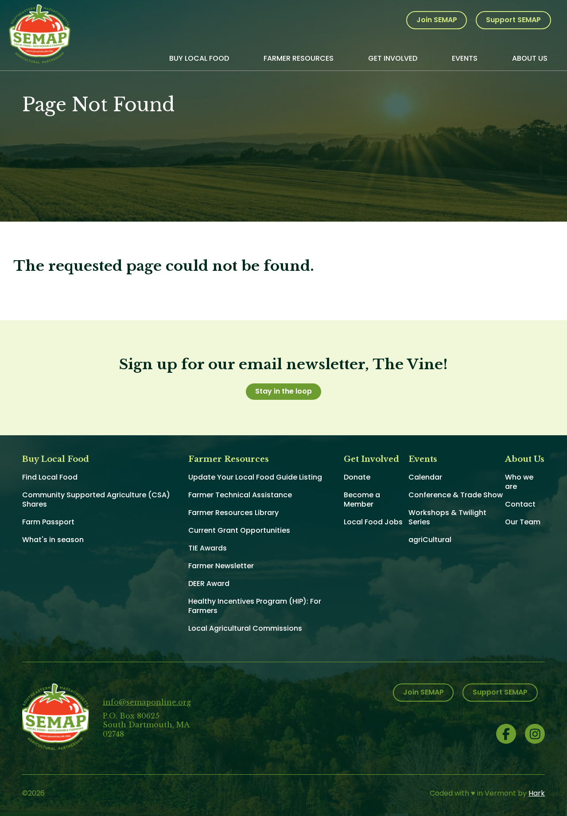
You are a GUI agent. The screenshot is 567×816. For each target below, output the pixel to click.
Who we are (519, 482)
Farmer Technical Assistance (240, 495)
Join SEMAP (436, 20)
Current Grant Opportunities (239, 530)
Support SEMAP (513, 20)
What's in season (53, 540)
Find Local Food (50, 477)
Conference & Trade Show (455, 495)
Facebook (506, 734)
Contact (520, 504)
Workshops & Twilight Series (447, 517)
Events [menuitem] (465, 58)
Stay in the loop (283, 391)
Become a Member (362, 499)
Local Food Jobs (373, 522)
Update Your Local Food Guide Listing (255, 477)
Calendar (425, 477)
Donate (357, 477)
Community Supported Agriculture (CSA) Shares (96, 499)
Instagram (535, 734)
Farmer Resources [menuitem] (299, 58)
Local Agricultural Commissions (245, 628)
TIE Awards (207, 548)
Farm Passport (48, 522)
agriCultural (429, 540)
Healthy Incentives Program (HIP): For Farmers (254, 606)
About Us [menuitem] (530, 58)
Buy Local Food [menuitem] (199, 58)
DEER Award (208, 583)
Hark (536, 793)
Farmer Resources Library (233, 513)
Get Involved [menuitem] (392, 58)
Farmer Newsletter (221, 566)
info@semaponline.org (147, 702)
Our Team (522, 522)
